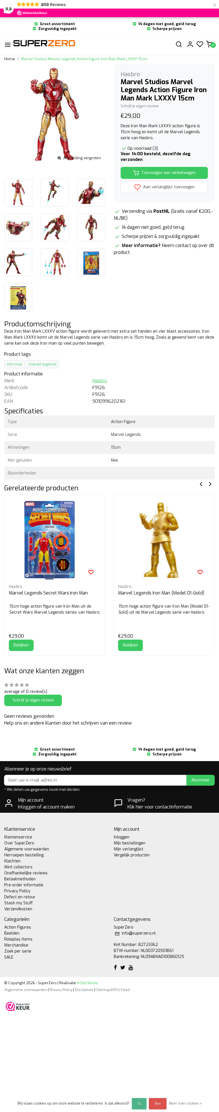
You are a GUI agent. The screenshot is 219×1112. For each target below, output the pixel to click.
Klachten (12, 861)
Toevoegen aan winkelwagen (168, 172)
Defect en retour (20, 897)
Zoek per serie (17, 951)
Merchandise (16, 945)
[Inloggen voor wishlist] (91, 572)
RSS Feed (121, 989)
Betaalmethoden (20, 879)
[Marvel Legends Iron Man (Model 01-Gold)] (164, 540)
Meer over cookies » (185, 1103)
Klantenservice (18, 837)
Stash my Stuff (18, 903)
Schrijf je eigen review (140, 106)
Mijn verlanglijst (128, 849)
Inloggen (121, 837)
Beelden (11, 933)
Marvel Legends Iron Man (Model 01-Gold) (161, 593)
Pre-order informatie (23, 885)
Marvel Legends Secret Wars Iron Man (48, 593)
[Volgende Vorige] (210, 484)
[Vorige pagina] (201, 484)
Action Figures (17, 927)
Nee (158, 1103)
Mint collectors (18, 867)
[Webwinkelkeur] (17, 1006)
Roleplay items (18, 939)
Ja (139, 1103)
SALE (8, 957)
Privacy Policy (17, 891)
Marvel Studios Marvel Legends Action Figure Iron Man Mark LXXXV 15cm (84, 58)
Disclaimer (84, 989)
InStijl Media (87, 982)
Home (9, 58)
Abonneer (200, 780)
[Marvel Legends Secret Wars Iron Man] (54, 540)
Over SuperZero (19, 843)
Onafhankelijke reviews (26, 873)
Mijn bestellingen (129, 843)
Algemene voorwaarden (26, 849)
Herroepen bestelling (24, 855)
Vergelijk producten (132, 855)
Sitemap (103, 989)
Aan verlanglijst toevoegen (168, 187)
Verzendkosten (18, 909)
